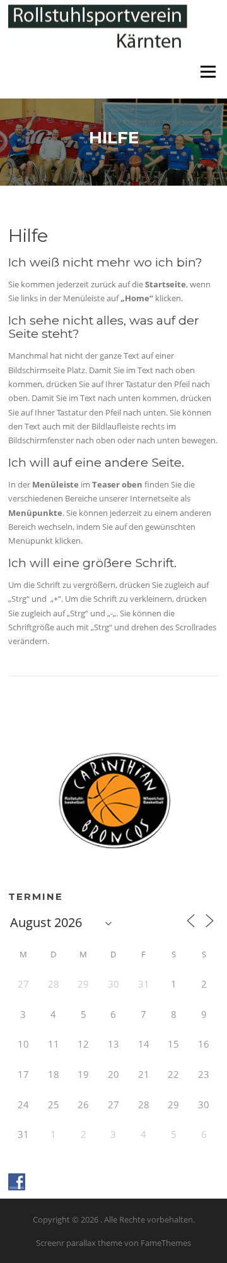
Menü (208, 71)
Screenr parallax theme (79, 1242)
